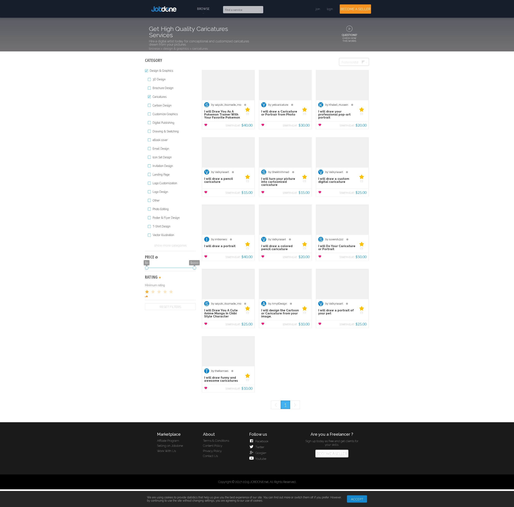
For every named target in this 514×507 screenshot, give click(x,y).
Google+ (260, 453)
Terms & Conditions (216, 441)
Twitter (259, 447)
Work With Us (166, 451)
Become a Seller (331, 454)
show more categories (170, 245)
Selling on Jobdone (170, 446)
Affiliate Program (168, 441)
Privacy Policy (212, 451)
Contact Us (210, 456)
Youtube (260, 459)
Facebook (261, 441)
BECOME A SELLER (355, 9)
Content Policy (212, 446)
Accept (357, 499)
